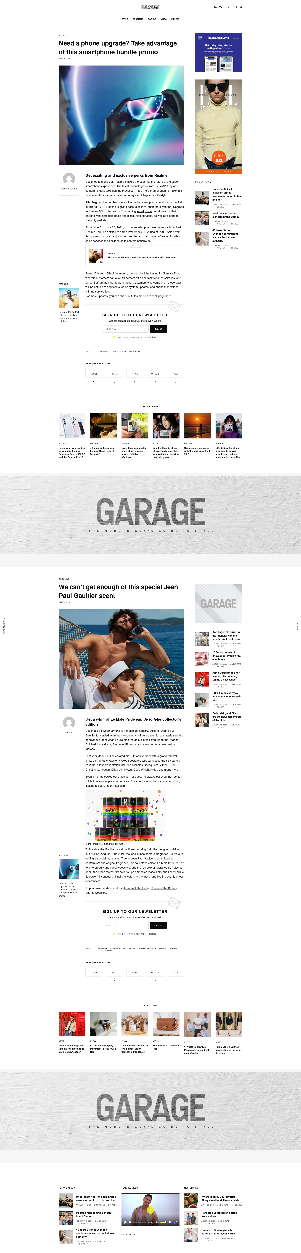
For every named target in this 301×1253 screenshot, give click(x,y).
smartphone (144, 211)
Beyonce (118, 744)
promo (114, 352)
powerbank (103, 352)
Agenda (62, 35)
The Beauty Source (106, 951)
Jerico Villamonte (69, 189)
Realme (111, 207)
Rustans (173, 948)
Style (62, 1041)
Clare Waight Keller (145, 769)
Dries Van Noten (121, 769)
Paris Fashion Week (113, 760)
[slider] (138, 1222)
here (168, 296)
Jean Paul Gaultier (135, 888)
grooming (102, 948)
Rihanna (130, 744)
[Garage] (151, 7)
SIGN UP (158, 329)
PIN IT (136, 818)
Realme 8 (120, 181)
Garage (69, 732)
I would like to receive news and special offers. (136, 337)
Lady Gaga (104, 744)
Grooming (64, 579)
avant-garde (117, 735)
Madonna (162, 740)
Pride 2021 (117, 854)
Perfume (163, 948)
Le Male (132, 948)
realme (123, 352)
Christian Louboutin (97, 769)
